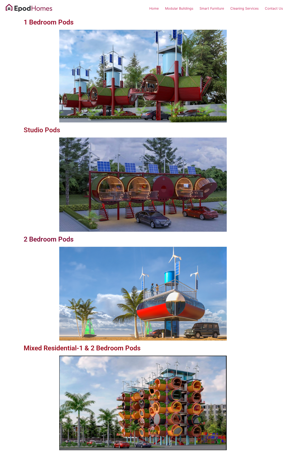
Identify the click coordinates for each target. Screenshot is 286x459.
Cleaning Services (244, 8)
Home (154, 8)
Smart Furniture (212, 8)
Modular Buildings (179, 8)
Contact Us (274, 8)
